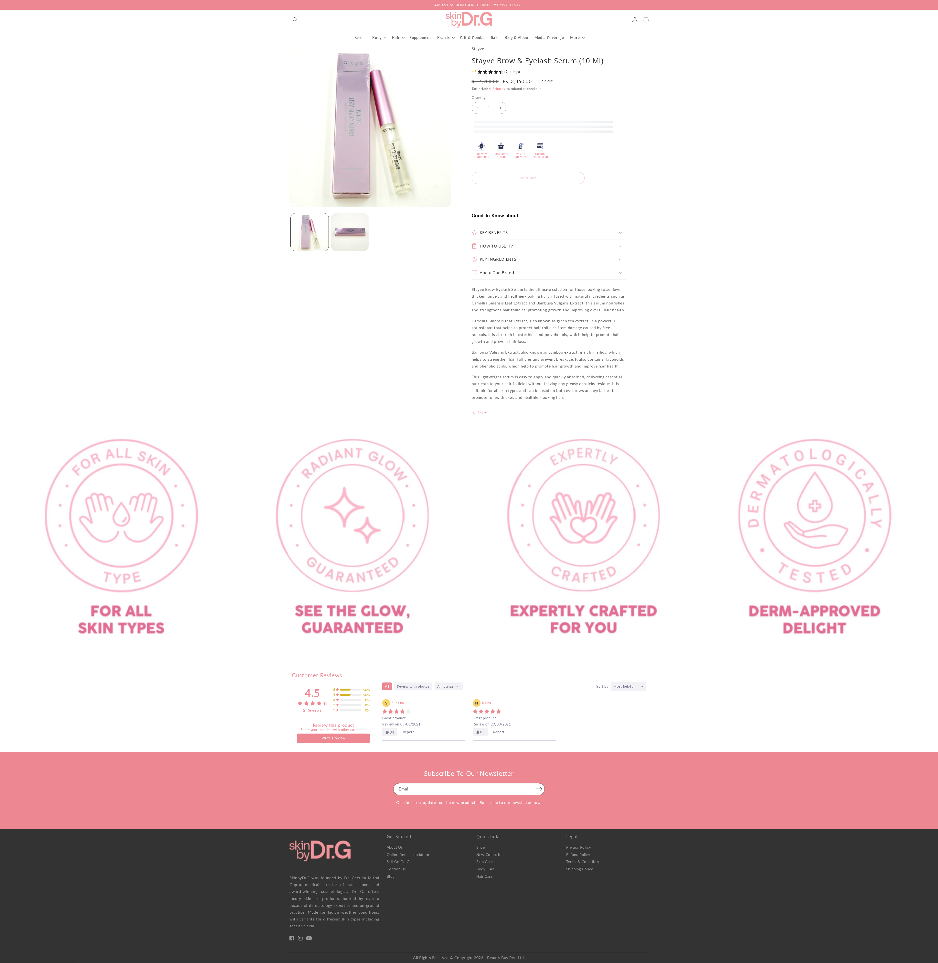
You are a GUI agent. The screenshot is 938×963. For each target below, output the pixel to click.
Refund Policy (578, 854)
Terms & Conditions (583, 861)
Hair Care (484, 876)
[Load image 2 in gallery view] (350, 232)
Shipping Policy (579, 869)
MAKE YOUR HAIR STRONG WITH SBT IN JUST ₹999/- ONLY (469, 4)
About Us (395, 847)
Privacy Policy (578, 847)
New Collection (490, 854)
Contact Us (396, 869)
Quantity (479, 98)
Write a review (333, 738)
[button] (295, 19)
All (387, 686)
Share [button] (482, 413)
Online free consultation (408, 854)
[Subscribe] (539, 788)
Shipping (499, 89)
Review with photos (413, 686)
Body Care (485, 869)
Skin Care (484, 861)
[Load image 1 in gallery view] (309, 232)
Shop (480, 847)
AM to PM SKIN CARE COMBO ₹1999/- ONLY (382, 4)
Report (408, 732)
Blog (391, 876)
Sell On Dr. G (398, 861)
